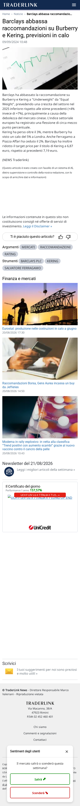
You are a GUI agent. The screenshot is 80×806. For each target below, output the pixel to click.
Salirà (41, 779)
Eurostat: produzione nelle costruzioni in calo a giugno (39, 328)
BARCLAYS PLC (31, 261)
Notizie (18, 14)
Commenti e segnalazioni (40, 733)
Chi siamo (40, 727)
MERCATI (28, 247)
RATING (10, 254)
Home (6, 14)
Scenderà (41, 792)
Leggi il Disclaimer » (37, 226)
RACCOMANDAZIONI (55, 247)
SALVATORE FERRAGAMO (23, 268)
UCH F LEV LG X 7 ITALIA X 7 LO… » (40, 495)
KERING (52, 261)
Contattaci (40, 739)
